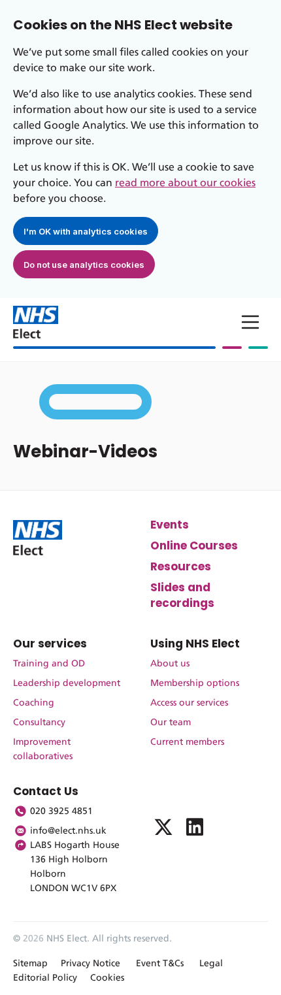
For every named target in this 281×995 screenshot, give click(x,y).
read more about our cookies (185, 183)
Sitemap (30, 963)
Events (169, 524)
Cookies (107, 978)
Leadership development (66, 683)
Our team (170, 722)
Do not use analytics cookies (84, 264)
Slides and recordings (182, 595)
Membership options (194, 683)
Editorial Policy (45, 978)
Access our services (189, 703)
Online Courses (194, 545)
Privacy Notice (90, 963)
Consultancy (39, 722)
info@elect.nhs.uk (68, 831)
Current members (187, 742)
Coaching (33, 703)
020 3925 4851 (61, 811)
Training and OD (49, 663)
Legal (211, 963)
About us (170, 663)
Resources (180, 566)
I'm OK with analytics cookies (86, 231)
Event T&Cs (160, 963)
